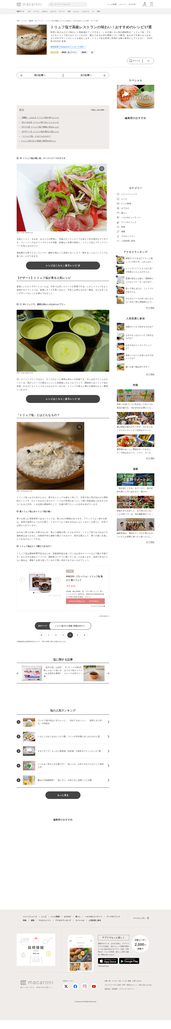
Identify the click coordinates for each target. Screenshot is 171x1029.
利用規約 (115, 989)
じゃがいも (85, 11)
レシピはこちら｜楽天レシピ (61, 265)
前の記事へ (40, 75)
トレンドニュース (30, 917)
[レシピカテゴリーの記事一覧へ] (54, 52)
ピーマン (36, 11)
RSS (123, 985)
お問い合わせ (136, 981)
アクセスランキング (63, 920)
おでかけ (67, 917)
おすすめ (132, 4)
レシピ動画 (112, 4)
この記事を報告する (103, 616)
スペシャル (79, 920)
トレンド (122, 4)
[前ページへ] (42, 635)
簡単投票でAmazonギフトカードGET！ (68, 47)
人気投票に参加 (95, 920)
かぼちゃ (45, 11)
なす (29, 11)
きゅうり (53, 11)
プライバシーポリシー (126, 989)
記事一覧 (108, 981)
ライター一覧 (116, 981)
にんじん (76, 11)
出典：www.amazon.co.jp (24, 491)
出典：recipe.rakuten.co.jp (25, 232)
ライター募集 (126, 981)
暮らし (78, 917)
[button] (21, 579)
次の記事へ (86, 75)
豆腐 (68, 11)
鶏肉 (98, 11)
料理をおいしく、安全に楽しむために (139, 985)
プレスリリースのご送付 (113, 985)
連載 (32, 920)
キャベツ (62, 11)
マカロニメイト (45, 920)
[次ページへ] (84, 635)
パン (93, 11)
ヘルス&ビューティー (93, 917)
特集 (24, 920)
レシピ (44, 917)
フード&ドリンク (113, 917)
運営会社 (108, 989)
